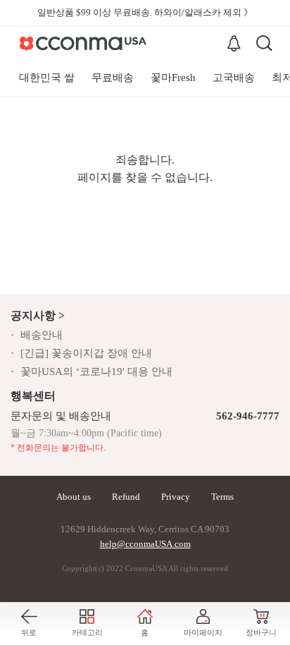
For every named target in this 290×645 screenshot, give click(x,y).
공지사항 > (38, 315)
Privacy (175, 496)
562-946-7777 (247, 416)
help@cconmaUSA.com (145, 544)
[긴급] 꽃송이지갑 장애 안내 (86, 353)
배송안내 (41, 334)
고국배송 (234, 77)
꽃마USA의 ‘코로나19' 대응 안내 (96, 371)
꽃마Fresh (173, 77)
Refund (126, 496)
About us (73, 496)
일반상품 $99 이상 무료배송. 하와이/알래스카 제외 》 (145, 12)
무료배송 (113, 77)
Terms (222, 496)
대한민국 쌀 (47, 77)
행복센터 (33, 396)
